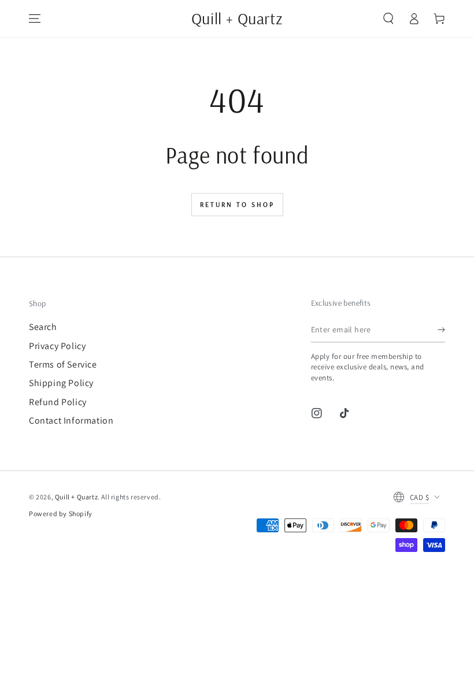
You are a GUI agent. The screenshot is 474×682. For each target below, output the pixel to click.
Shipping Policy (61, 383)
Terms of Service (63, 364)
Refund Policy (58, 402)
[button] (388, 18)
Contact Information (71, 420)
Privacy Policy (57, 346)
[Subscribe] (441, 329)
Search (43, 327)
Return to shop (237, 204)
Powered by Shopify (60, 513)
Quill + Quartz (76, 496)
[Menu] (34, 18)
